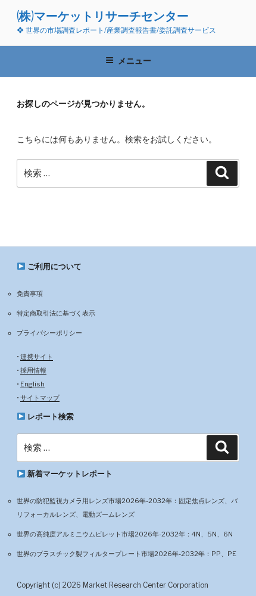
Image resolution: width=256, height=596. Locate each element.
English (32, 384)
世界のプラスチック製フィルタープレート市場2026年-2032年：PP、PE (126, 554)
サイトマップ (40, 398)
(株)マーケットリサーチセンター (103, 15)
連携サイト (36, 356)
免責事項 (30, 293)
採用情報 (33, 370)
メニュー (134, 60)
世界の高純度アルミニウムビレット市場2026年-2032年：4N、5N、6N (125, 534)
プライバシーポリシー (49, 333)
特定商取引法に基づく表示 (56, 313)
